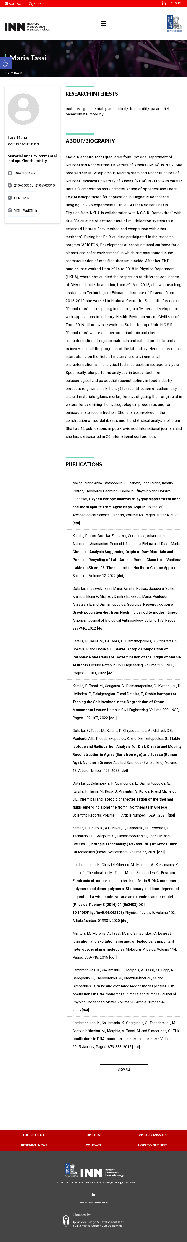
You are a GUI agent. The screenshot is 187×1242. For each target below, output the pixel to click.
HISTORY (94, 1135)
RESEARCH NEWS (34, 1145)
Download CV (25, 173)
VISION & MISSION (153, 1135)
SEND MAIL (22, 198)
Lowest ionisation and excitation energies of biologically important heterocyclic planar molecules (123, 941)
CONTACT (93, 1145)
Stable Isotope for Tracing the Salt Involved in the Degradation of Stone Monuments (125, 702)
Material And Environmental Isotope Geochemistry (32, 158)
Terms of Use (102, 1202)
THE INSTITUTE (34, 1135)
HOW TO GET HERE (153, 1145)
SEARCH (39, 3)
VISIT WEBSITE (25, 210)
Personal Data (85, 1202)
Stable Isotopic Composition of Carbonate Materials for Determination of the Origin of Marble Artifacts (127, 657)
